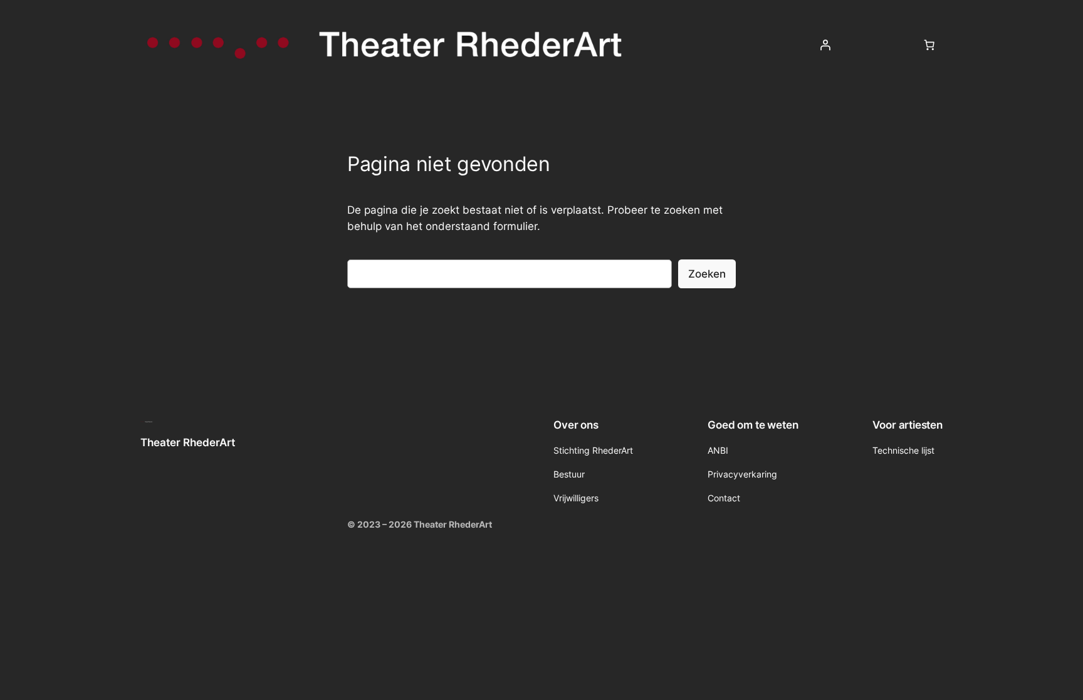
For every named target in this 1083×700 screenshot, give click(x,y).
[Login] (825, 45)
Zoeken (707, 274)
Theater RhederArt (187, 442)
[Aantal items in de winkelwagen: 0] (929, 45)
